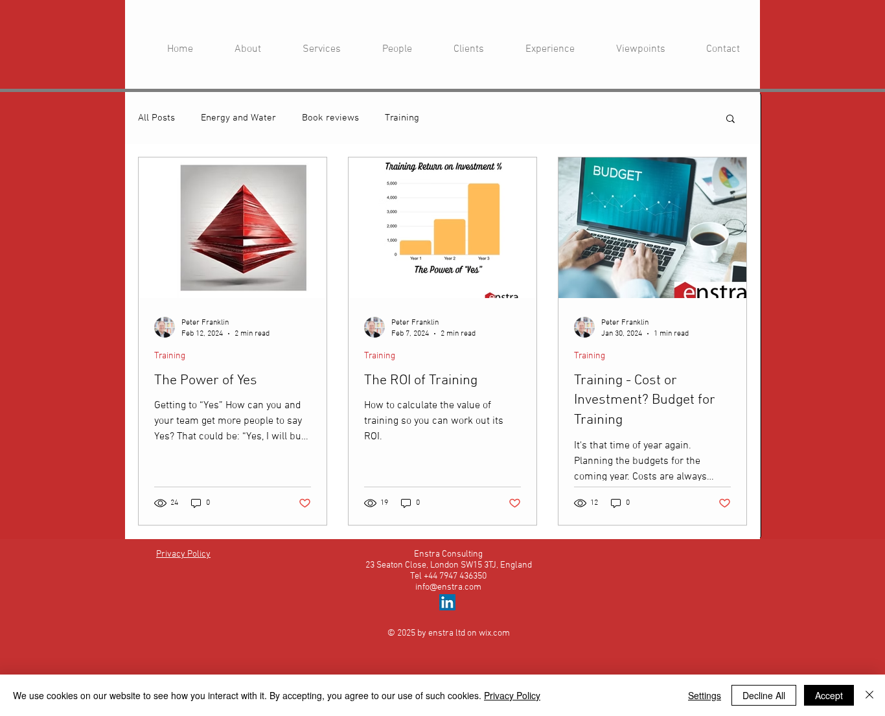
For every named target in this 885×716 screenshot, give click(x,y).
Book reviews (330, 118)
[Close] (869, 695)
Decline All (763, 695)
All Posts (156, 118)
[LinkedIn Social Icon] (447, 602)
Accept (829, 695)
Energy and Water (238, 118)
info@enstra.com (448, 587)
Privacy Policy (512, 695)
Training (402, 118)
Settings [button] (704, 695)
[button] (730, 119)
